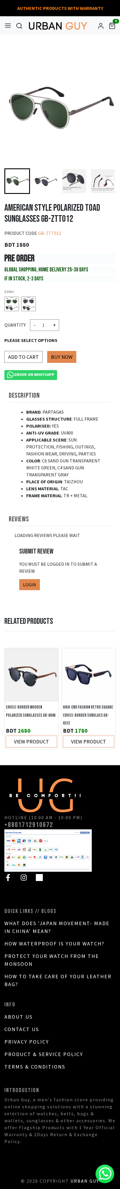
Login (29, 585)
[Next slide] (105, 181)
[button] (46, 181)
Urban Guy (84, 1181)
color (9, 291)
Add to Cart (23, 357)
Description (24, 395)
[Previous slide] (15, 698)
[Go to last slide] (15, 181)
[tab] (60, 396)
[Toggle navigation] (7, 25)
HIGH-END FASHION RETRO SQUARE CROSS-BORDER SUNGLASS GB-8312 (88, 715)
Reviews (19, 519)
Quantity (15, 325)
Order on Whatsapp (34, 374)
